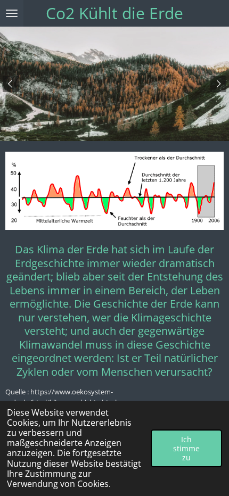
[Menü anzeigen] (11, 13)
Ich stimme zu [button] (186, 448)
